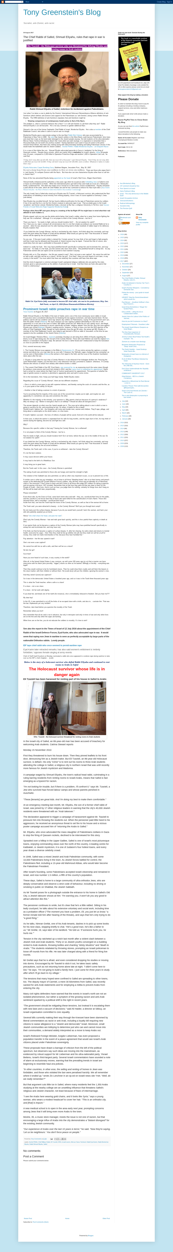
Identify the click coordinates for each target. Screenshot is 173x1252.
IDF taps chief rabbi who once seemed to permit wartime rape (52, 645)
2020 (122, 252)
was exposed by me (68, 367)
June (124, 404)
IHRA (59, 1142)
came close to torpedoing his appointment (87, 369)
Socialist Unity (125, 206)
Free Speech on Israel (127, 188)
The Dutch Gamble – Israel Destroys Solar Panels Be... (134, 350)
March (124, 413)
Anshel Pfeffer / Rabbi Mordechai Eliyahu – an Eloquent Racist (85, 147)
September (126, 273)
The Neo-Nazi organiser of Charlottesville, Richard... (131, 333)
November (126, 267)
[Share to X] (60, 1139)
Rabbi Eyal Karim (92, 1142)
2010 (122, 440)
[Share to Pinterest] (65, 1139)
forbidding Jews (91, 182)
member (98, 129)
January (125, 419)
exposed (52, 337)
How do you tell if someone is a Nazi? (135, 321)
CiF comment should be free (129, 186)
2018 (122, 258)
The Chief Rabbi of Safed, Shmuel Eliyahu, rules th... (133, 279)
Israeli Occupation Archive (129, 198)
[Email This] (55, 1139)
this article (135, 126)
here (107, 339)
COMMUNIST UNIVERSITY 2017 (133, 373)
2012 (122, 434)
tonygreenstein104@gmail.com (130, 89)
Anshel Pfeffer (33, 1142)
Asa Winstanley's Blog (127, 183)
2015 (122, 426)
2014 (122, 428)
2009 (122, 443)
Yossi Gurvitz (28, 312)
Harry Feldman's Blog (127, 191)
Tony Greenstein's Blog (62, 12)
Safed (45, 1144)
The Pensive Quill (126, 208)
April (124, 410)
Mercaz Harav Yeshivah (78, 1142)
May (123, 407)
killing (98, 152)
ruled (53, 137)
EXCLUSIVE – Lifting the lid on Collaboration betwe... (132, 312)
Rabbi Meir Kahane (75, 135)
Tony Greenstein (142, 219)
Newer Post (28, 1218)
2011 (122, 437)
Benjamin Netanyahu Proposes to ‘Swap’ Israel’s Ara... (133, 345)
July (123, 401)
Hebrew (43, 322)
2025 (122, 237)
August (124, 276)
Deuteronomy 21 (68, 350)
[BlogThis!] (58, 1139)
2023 (122, 243)
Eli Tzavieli (54, 1142)
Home (67, 1218)
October (125, 270)
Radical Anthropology (127, 203)
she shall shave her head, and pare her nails (45, 516)
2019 (122, 255)
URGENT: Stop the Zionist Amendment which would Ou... (135, 298)
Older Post (106, 1218)
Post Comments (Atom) (41, 1222)
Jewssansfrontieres (126, 201)
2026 (122, 234)
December (126, 264)
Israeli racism (66, 1142)
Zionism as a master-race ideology (134, 342)
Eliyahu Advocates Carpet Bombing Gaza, (38, 167)
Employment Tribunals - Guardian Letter (135, 324)
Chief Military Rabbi (44, 1142)
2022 (122, 246)
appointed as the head (62, 178)
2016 (122, 422)
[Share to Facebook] (62, 1139)
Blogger (90, 1236)
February (125, 416)
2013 (122, 431)
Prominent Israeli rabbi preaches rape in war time (58, 309)
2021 (122, 249)
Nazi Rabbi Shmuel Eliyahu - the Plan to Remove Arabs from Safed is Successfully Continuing (66, 189)
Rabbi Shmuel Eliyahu (36, 1144)
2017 (122, 261)
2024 (122, 240)
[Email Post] (51, 1139)
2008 (122, 446)
